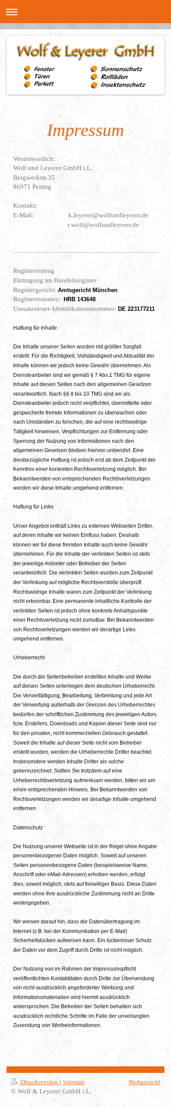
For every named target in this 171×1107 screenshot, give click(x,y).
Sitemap (74, 1082)
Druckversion (39, 1082)
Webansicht (144, 1082)
